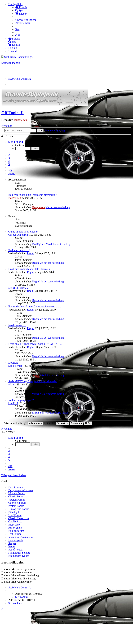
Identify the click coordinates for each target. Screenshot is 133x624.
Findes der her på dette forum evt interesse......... (34, 306)
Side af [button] (15, 141)
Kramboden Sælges (19, 552)
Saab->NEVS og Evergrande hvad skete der (32, 381)
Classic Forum (16, 496)
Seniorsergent (15, 365)
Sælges (12, 543)
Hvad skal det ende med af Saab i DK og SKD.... (35, 343)
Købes (11, 546)
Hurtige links (15, 4)
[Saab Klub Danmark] (17, 56)
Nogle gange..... (17, 325)
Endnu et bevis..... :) (19, 250)
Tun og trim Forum (18, 508)
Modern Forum (16, 493)
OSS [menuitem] (17, 35)
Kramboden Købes (18, 555)
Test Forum (14, 533)
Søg (40, 130)
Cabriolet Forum (17, 502)
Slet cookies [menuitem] (21, 596)
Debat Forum (15, 487)
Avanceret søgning (54, 130)
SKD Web (14, 524)
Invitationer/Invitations (20, 537)
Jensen (35, 375)
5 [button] (9, 164)
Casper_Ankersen (18, 234)
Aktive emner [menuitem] (22, 22)
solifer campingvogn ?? (21, 400)
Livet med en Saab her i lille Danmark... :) (31, 269)
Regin (30, 253)
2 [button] (9, 154)
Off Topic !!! (12, 112)
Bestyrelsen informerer (20, 490)
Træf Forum (14, 515)
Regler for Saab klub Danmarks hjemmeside (32, 194)
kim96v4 (13, 403)
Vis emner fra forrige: (16, 423)
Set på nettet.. (15, 549)
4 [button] (9, 161)
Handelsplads (15, 540)
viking (11, 384)
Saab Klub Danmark (19, 587)
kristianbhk (38, 412)
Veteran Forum (16, 499)
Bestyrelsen (20, 119)
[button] (11, 173)
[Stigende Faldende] (76, 423)
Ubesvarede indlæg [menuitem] (25, 19)
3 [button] (9, 158)
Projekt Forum (16, 505)
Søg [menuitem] (20, 10)
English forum (16, 530)
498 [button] (10, 170)
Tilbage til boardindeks (13, 475)
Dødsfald (13, 362)
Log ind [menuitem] (12, 47)
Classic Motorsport (18, 518)
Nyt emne (6, 125)
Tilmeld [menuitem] (12, 51)
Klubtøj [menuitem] (22, 13)
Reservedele (15, 527)
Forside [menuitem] (22, 7)
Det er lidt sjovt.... (18, 287)
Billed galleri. (15, 512)
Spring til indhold (10, 62)
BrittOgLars (38, 244)
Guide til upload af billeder (23, 231)
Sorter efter (49, 423)
